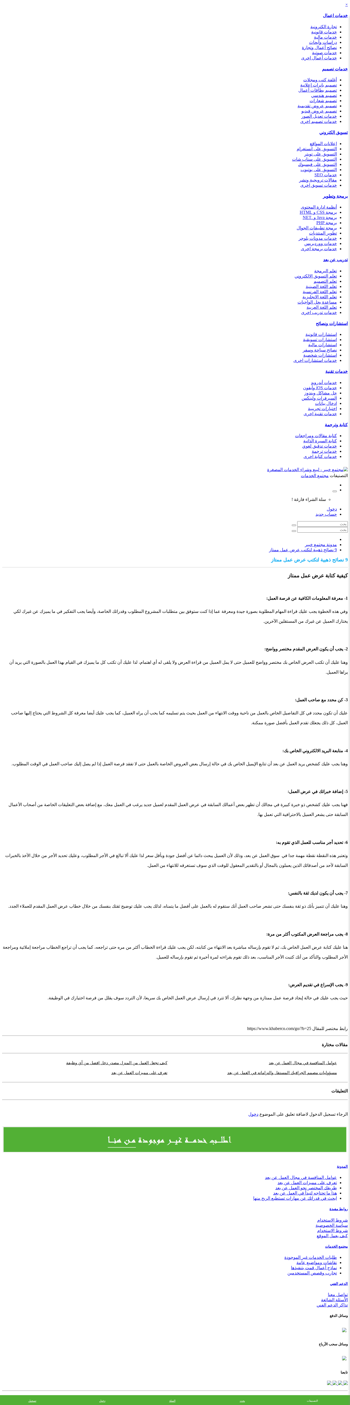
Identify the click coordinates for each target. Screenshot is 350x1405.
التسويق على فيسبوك (317, 164)
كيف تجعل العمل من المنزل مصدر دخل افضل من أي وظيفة (116, 1063)
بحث (242, 1400)
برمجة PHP (326, 222)
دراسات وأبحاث (323, 42)
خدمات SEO (325, 174)
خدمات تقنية (336, 371)
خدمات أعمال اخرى (319, 58)
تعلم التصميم (325, 281)
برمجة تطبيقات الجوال (317, 228)
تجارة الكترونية (323, 26)
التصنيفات (312, 1400)
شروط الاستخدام (332, 1220)
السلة (172, 1400)
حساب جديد (326, 514)
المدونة (342, 1166)
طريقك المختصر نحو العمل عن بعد (306, 1187)
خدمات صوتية (324, 52)
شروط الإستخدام (332, 1230)
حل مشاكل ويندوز (320, 393)
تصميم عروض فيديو (319, 111)
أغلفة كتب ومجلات (320, 79)
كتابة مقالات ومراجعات (316, 435)
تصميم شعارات (323, 100)
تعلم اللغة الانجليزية (319, 297)
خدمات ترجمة (324, 451)
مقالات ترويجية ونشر (318, 180)
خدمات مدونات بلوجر (318, 238)
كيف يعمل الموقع (332, 1235)
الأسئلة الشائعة (334, 1299)
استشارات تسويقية (320, 339)
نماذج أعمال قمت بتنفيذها (314, 1267)
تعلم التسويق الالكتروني (315, 276)
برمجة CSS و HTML (318, 212)
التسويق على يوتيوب (319, 169)
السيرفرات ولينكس (319, 398)
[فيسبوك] (345, 1383)
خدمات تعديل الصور (319, 116)
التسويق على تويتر (320, 154)
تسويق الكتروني (333, 132)
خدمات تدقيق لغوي (319, 446)
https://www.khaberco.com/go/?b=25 (279, 1028)
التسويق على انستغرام (317, 148)
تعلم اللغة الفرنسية (320, 291)
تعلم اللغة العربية (322, 307)
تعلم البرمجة (325, 271)
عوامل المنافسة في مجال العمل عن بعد (303, 1063)
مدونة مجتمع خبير (321, 544)
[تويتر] (339, 1383)
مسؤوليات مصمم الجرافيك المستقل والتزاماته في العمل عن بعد (282, 1073)
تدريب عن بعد (335, 259)
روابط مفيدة (338, 1209)
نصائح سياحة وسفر (320, 350)
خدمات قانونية (324, 32)
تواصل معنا (338, 1294)
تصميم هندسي (324, 95)
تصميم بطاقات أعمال (317, 90)
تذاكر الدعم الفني (332, 1305)
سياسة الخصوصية (332, 1225)
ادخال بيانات (326, 403)
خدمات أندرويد (324, 382)
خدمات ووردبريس (320, 243)
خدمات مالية (325, 37)
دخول (332, 509)
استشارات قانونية (321, 334)
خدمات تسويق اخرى (318, 185)
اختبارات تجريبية (322, 408)
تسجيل (32, 1400)
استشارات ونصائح (332, 323)
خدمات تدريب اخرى (319, 312)
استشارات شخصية (320, 355)
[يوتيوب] (334, 1383)
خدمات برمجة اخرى (319, 248)
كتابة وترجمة (336, 424)
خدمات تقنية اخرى (320, 413)
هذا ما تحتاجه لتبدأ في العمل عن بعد (305, 1193)
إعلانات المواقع (323, 143)
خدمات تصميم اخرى (318, 121)
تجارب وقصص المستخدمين (312, 1273)
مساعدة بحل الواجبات (317, 302)
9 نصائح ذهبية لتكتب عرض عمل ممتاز (303, 549)
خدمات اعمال (335, 15)
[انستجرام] (329, 1383)
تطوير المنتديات (323, 233)
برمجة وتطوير (335, 196)
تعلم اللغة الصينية (321, 286)
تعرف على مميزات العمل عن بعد (139, 1073)
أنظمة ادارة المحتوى (319, 207)
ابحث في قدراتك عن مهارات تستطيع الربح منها (295, 1198)
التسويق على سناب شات (314, 159)
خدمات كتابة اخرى (320, 456)
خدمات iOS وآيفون (320, 387)
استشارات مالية (322, 344)
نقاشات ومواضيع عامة (316, 1262)
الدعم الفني (339, 1284)
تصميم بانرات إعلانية (318, 85)
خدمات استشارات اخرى (315, 360)
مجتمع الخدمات (336, 1246)
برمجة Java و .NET (320, 217)
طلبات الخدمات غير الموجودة (310, 1257)
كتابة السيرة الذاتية (320, 440)
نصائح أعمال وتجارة (319, 47)
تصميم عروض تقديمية (317, 105)
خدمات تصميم (335, 69)
